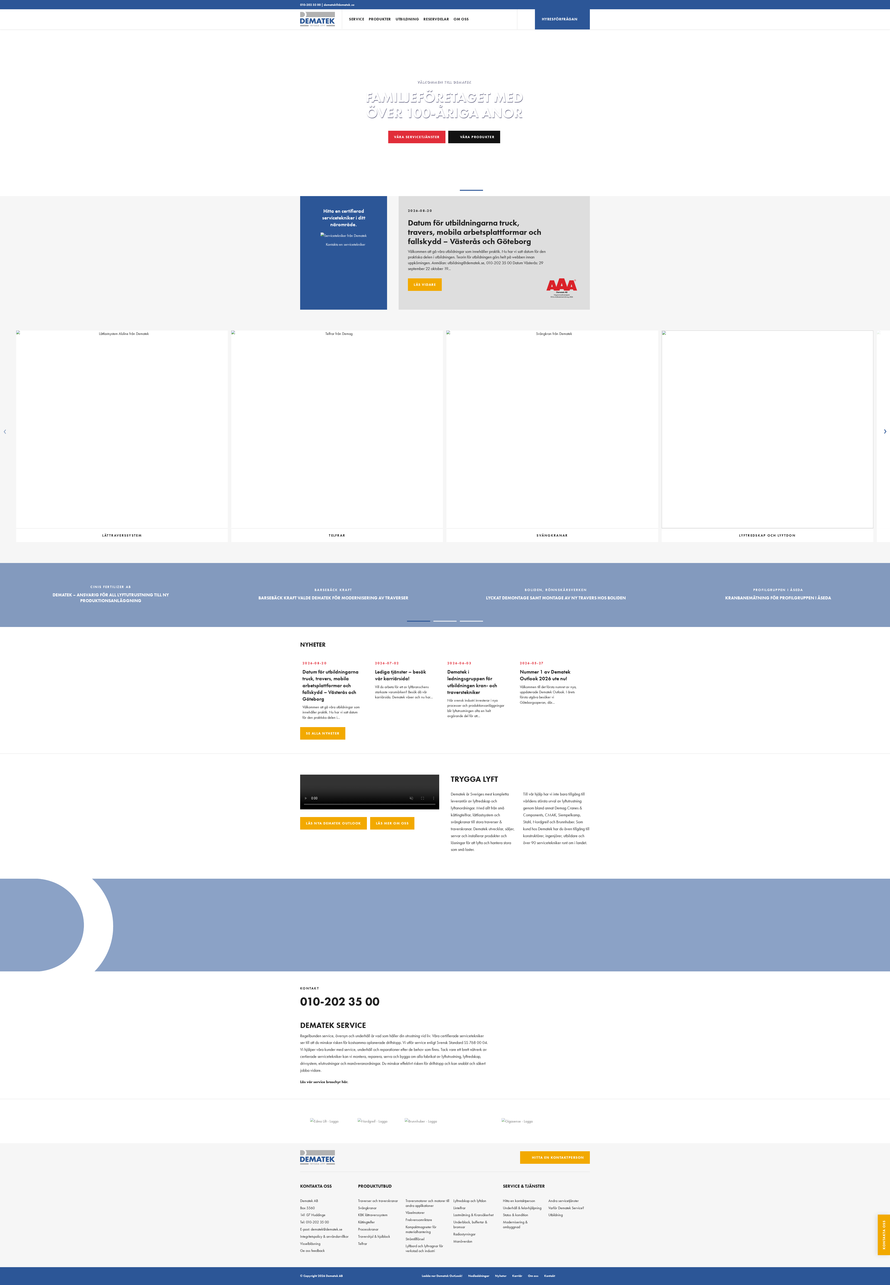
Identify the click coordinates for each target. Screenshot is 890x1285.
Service (356, 19)
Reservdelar (436, 19)
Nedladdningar (478, 1276)
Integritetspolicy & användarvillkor (324, 1236)
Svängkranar (367, 1208)
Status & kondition (515, 1215)
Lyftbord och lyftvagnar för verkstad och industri (424, 1248)
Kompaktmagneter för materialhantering (421, 1229)
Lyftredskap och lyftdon (469, 1201)
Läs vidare (425, 284)
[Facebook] (570, 1276)
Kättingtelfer (366, 1222)
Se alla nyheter (323, 733)
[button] (418, 190)
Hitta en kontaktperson (557, 1157)
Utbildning (407, 19)
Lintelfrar (459, 1208)
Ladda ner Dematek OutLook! (442, 1276)
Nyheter (500, 1276)
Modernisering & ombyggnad (515, 1224)
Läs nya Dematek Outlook (333, 823)
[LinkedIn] (562, 1276)
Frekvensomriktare (419, 1220)
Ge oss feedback (312, 1250)
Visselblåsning (310, 1243)
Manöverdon (462, 1241)
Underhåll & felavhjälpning (522, 1208)
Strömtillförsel (415, 1239)
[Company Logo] (324, 1121)
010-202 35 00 (310, 5)
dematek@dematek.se (339, 5)
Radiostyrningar (464, 1234)
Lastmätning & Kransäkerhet (473, 1215)
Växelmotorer (415, 1212)
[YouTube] (586, 1276)
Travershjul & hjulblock (374, 1236)
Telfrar (362, 1243)
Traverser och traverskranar (378, 1201)
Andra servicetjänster (563, 1201)
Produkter (380, 19)
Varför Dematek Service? (566, 1208)
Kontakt (549, 1276)
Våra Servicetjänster (416, 137)
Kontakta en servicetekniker (345, 244)
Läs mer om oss (392, 823)
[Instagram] (578, 1276)
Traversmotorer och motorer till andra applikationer (427, 1203)
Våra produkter (476, 137)
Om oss (461, 19)
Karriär (517, 1276)
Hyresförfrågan (560, 19)
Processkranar (368, 1229)
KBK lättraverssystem (373, 1215)
